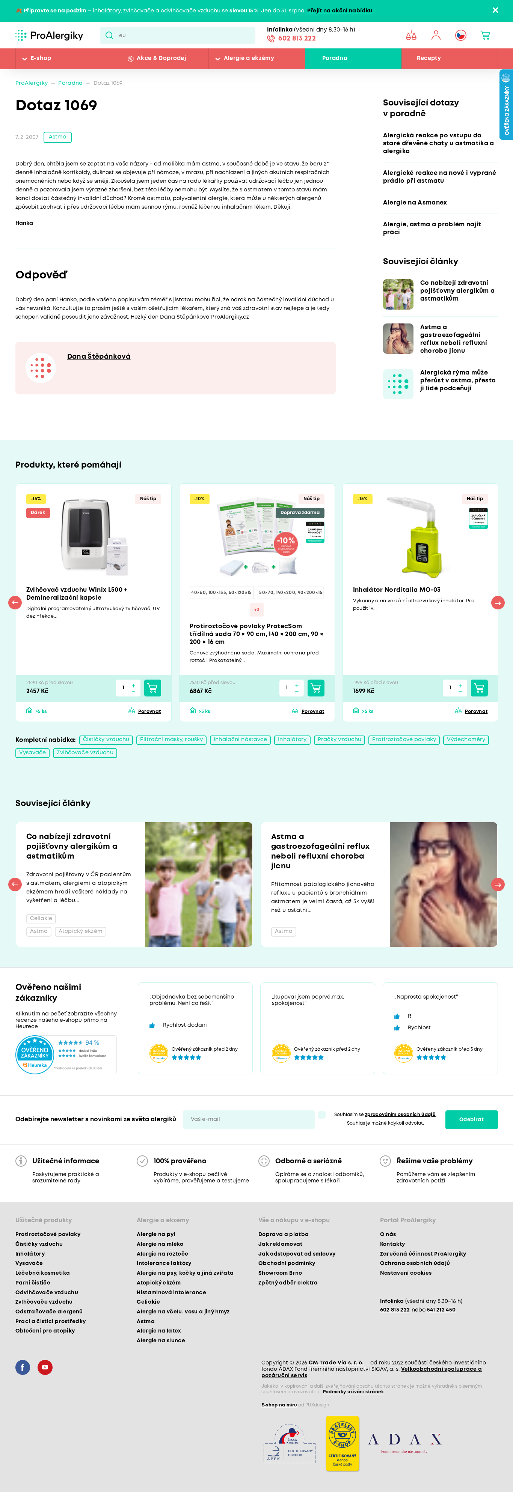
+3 (257, 610)
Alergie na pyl (156, 1234)
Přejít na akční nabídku (340, 11)
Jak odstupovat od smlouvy (297, 1254)
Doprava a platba (283, 1234)
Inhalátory (292, 739)
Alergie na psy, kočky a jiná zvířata (185, 1273)
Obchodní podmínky (286, 1263)
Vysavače (32, 753)
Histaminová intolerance (171, 1292)
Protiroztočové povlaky (404, 739)
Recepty (429, 58)
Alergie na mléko (160, 1244)
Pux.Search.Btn (109, 35)
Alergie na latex (159, 1331)
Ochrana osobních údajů (415, 1263)
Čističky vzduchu (106, 739)
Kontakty (392, 1244)
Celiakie (148, 1302)
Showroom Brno (280, 1273)
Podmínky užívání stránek (353, 1392)
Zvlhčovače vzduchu (85, 753)
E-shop (41, 58)
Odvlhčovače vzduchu (46, 1292)
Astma (58, 137)
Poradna (334, 58)
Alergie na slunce (161, 1341)
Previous (15, 602)
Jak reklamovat (280, 1244)
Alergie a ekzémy (249, 58)
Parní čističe (32, 1283)
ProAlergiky (31, 83)
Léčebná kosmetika (42, 1273)
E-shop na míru (279, 1405)
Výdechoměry (466, 739)
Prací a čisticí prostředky (50, 1321)
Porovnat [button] (149, 712)
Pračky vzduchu (340, 739)
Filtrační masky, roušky (171, 739)
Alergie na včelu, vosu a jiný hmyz (183, 1312)
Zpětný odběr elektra (288, 1283)
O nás (388, 1234)
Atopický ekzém (159, 1283)
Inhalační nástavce (240, 739)
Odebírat (471, 1119)
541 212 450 (441, 1310)
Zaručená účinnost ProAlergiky (423, 1254)
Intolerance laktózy (164, 1263)
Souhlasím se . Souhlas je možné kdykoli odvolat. (385, 1119)
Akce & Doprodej (161, 58)
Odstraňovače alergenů (49, 1312)
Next (498, 602)
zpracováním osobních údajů (400, 1115)
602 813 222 (297, 39)
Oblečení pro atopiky (45, 1331)
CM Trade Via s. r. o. (336, 1363)
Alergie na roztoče (162, 1254)
